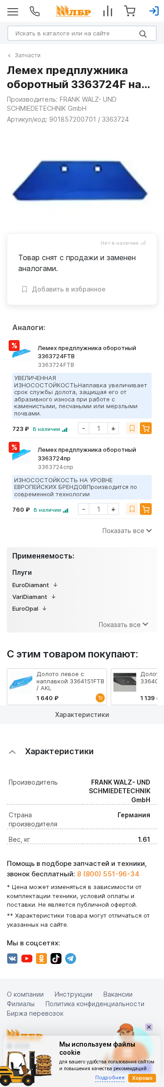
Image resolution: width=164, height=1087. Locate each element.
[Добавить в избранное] (132, 428)
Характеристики (82, 714)
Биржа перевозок (35, 1013)
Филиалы (21, 1004)
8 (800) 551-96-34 (108, 874)
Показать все (123, 530)
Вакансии (118, 994)
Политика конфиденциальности (95, 1004)
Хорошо (142, 1078)
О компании (25, 994)
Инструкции (73, 994)
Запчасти (28, 55)
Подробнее (110, 1077)
